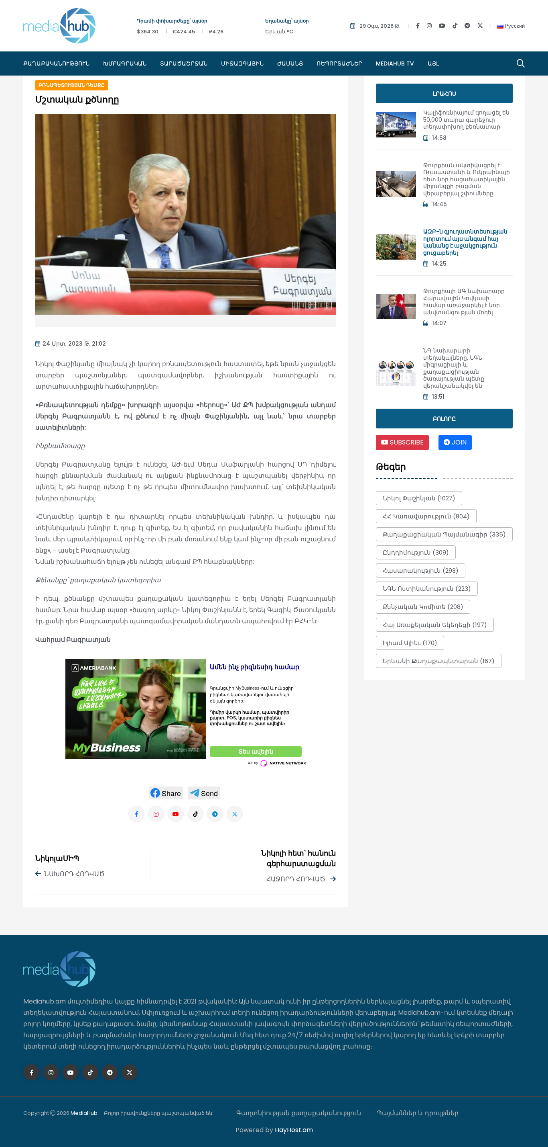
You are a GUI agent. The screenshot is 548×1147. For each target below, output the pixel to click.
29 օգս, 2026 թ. (379, 26)
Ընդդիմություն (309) (416, 552)
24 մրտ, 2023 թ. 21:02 (74, 344)
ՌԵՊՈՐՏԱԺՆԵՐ (339, 63)
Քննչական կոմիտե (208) (423, 606)
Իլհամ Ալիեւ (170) (410, 643)
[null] (166, 793)
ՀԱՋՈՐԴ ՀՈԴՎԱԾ (296, 879)
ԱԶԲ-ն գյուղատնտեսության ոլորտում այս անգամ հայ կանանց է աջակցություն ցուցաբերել (465, 242)
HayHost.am (294, 1130)
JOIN (458, 442)
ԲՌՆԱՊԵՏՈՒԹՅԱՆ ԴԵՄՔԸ (72, 85)
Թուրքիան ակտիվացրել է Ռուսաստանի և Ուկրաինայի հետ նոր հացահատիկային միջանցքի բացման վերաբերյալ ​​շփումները (466, 179)
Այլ (433, 63)
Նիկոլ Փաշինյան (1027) (419, 498)
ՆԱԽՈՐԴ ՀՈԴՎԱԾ (74, 874)
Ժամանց (290, 63)
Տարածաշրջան (183, 63)
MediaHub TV (395, 63)
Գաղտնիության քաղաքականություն (298, 1113)
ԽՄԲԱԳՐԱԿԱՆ (124, 63)
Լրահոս (444, 94)
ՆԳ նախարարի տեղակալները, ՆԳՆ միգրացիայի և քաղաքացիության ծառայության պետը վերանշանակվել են (453, 368)
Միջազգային (242, 63)
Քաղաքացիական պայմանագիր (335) (444, 534)
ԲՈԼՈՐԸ (444, 419)
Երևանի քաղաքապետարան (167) (439, 661)
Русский (514, 26)
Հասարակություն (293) (421, 570)
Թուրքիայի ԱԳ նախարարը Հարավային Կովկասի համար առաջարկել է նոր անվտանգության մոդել (464, 301)
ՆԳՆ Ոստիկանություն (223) (427, 588)
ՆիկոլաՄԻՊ (57, 859)
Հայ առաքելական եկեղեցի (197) (435, 625)
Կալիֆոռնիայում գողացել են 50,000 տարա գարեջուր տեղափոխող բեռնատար (466, 120)
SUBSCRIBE (406, 442)
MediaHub (84, 1113)
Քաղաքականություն (56, 63)
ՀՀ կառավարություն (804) (426, 516)
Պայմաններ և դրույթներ (418, 1113)
